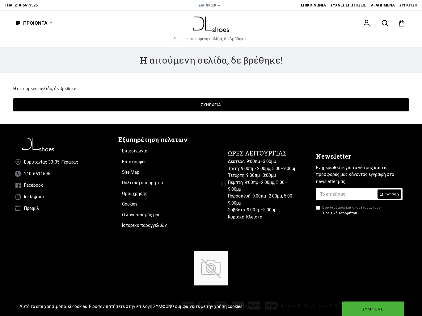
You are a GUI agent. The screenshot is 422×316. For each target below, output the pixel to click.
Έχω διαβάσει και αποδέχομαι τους (351, 210)
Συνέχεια (211, 104)
